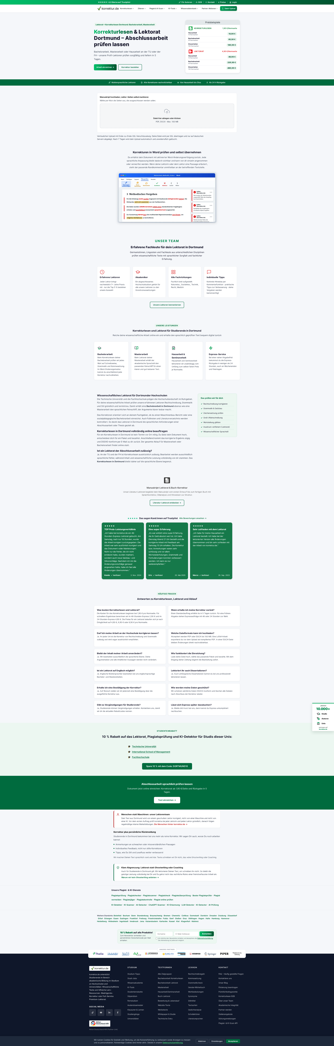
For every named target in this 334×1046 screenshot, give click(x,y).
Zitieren (141, 8)
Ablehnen (202, 1041)
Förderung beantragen (228, 987)
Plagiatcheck (164, 895)
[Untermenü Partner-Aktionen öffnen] (218, 8)
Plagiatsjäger (129, 900)
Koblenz (195, 921)
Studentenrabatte (135, 992)
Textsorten (192, 1005)
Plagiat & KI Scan (156, 8)
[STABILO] (195, 954)
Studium (115, 981)
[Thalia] (97, 953)
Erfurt (100, 918)
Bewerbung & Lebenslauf (168, 1001)
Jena (142, 921)
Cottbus (185, 916)
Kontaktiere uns (225, 978)
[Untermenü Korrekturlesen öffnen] (134, 8)
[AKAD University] (137, 953)
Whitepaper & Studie (166, 1014)
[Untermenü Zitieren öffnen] (146, 8)
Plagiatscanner (150, 895)
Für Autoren (186, 2)
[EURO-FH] (168, 954)
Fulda (165, 918)
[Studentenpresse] (181, 953)
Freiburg (143, 918)
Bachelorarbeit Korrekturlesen (170, 978)
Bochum (126, 916)
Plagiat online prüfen (163, 900)
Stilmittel (191, 1001)
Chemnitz (176, 916)
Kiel (178, 921)
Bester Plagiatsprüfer (202, 895)
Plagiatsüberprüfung (181, 895)
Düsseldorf (232, 916)
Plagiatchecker (134, 895)
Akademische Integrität (228, 1005)
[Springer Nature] (210, 953)
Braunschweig (156, 916)
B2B (200, 2)
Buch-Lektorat (164, 996)
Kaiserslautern (152, 921)
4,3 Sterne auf (119, 2)
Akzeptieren (233, 1041)
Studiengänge (133, 1014)
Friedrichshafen (155, 918)
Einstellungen (217, 1041)
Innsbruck (134, 921)
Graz (185, 918)
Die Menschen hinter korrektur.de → (170, 824)
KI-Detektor (116, 905)
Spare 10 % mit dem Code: (167, 766)
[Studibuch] (152, 954)
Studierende (94, 977)
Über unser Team (226, 1001)
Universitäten (133, 1018)
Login (234, 2)
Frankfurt (134, 918)
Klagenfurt (185, 921)
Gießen (178, 918)
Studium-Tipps (133, 974)
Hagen (201, 918)
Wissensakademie (135, 983)
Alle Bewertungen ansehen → (193, 518)
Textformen (165, 967)
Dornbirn (204, 916)
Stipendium (132, 996)
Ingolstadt (124, 921)
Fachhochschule (140, 757)
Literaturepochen (195, 1018)
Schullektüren (194, 1014)
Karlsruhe (163, 921)
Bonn (133, 916)
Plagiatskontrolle (144, 900)
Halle (208, 918)
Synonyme (192, 996)
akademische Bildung (98, 981)
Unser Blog (223, 983)
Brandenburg (142, 916)
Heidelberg (102, 921)
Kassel (172, 921)
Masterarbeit (163, 987)
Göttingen (192, 918)
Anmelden (206, 934)
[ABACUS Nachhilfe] (125, 953)
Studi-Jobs (132, 978)
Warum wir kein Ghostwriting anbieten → (140, 877)
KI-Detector (201, 905)
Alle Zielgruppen (165, 974)
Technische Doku (165, 1018)
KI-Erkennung (173, 905)
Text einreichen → (167, 800)
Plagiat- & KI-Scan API (228, 1023)
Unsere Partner (167, 949)
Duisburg (222, 916)
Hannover (225, 918)
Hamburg (216, 918)
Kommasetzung (194, 978)
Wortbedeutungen (196, 992)
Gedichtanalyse (194, 1010)
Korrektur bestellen (130, 67)
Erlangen (108, 918)
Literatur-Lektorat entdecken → (167, 503)
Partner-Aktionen (209, 8)
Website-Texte (164, 1005)
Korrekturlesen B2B (227, 996)
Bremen (167, 916)
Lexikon (192, 967)
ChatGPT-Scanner (157, 905)
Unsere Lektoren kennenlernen (167, 305)
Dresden (213, 916)
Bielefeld (117, 916)
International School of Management (151, 752)
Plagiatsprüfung (118, 895)
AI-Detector (141, 905)
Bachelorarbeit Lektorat (168, 983)
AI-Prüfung (214, 905)
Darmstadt (194, 916)
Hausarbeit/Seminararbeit (169, 992)
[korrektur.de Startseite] (108, 8)
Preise (222, 2)
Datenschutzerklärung (205, 938)
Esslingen (124, 918)
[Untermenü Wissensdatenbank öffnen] (198, 8)
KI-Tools (171, 8)
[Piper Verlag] (224, 954)
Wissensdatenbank (188, 8)
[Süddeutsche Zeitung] (237, 953)
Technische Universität (144, 746)
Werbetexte (163, 1010)
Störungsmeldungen (227, 1018)
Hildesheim (113, 921)
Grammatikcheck (195, 983)
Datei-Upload (230, 8)
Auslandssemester (135, 1005)
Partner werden (225, 1010)
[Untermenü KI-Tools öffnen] (177, 8)
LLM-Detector (188, 905)
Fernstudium (132, 1001)
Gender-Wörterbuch (196, 987)
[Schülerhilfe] (112, 954)
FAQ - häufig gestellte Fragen (231, 974)
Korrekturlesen (126, 8)
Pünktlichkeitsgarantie (228, 992)
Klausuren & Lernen (135, 1010)
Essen (116, 918)
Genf (171, 918)
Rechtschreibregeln (196, 974)
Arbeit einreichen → (105, 67)
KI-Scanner (129, 905)
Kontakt (211, 2)
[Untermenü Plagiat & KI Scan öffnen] (165, 8)
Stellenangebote (225, 1014)
